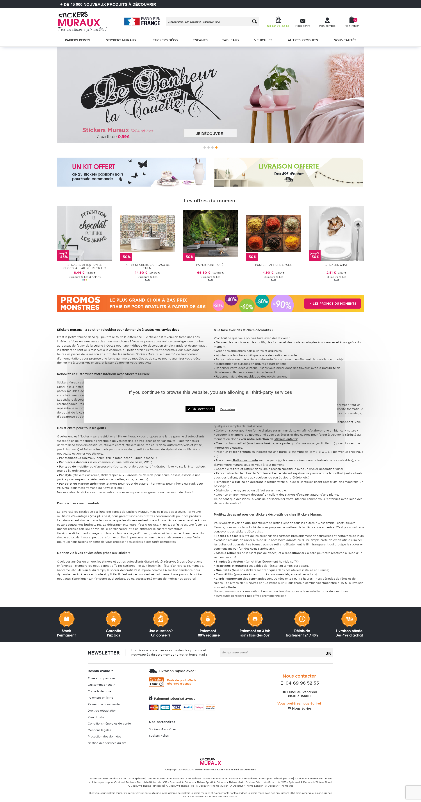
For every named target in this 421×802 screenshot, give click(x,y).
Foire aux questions (101, 678)
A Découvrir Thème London (246, 785)
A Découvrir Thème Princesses (146, 785)
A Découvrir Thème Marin (229, 782)
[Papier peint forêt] (210, 233)
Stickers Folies (159, 735)
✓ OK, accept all (200, 409)
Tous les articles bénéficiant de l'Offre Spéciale (174, 778)
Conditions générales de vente (109, 723)
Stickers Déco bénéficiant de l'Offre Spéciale (272, 782)
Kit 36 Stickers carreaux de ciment (148, 266)
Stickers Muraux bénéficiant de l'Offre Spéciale (117, 778)
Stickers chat (336, 264)
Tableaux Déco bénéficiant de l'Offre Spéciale (153, 782)
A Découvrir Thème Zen (309, 778)
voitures (63, 487)
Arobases (250, 769)
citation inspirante (245, 460)
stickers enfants (285, 439)
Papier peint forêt (210, 264)
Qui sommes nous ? (101, 684)
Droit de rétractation (102, 710)
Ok (328, 653)
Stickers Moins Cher (162, 729)
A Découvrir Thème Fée (180, 785)
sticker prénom (240, 451)
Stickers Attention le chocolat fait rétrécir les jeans (84, 266)
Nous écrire (301, 708)
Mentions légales (99, 730)
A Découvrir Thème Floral (316, 782)
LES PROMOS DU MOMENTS (334, 303)
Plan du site (96, 717)
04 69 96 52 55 (301, 683)
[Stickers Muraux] (86, 21)
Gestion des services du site (107, 743)
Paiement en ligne (100, 697)
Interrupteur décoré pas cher (276, 778)
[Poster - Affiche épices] (273, 233)
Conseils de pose (99, 691)
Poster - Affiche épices (273, 264)
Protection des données (104, 736)
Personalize (227, 409)
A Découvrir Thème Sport (197, 782)
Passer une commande (104, 704)
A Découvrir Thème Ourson (212, 785)
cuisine (240, 482)
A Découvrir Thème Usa (279, 785)
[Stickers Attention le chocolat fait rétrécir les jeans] (84, 233)
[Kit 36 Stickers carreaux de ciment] (147, 233)
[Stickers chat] (336, 233)
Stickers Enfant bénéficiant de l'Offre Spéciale (230, 778)
